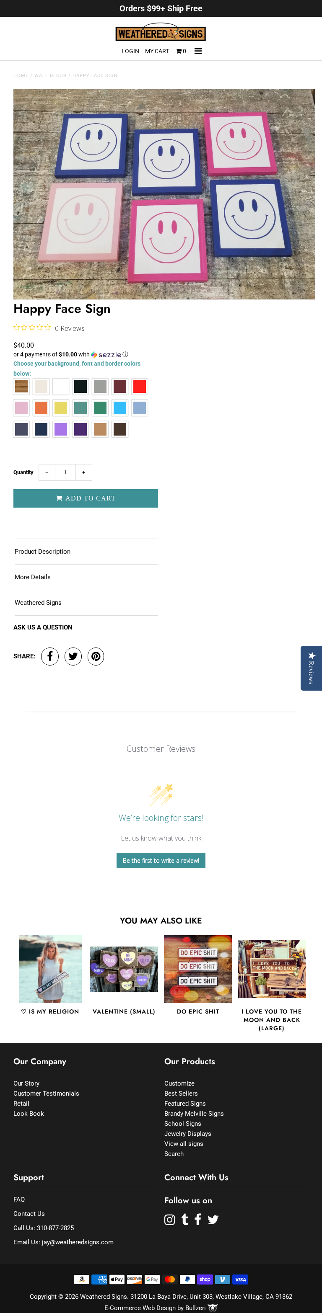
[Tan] (100, 435)
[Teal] (120, 414)
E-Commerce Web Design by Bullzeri (156, 1308)
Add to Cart (90, 498)
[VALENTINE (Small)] (124, 969)
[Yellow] (61, 414)
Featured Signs (185, 1103)
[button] (85, 355)
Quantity (23, 472)
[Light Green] (80, 414)
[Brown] (120, 435)
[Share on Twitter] (73, 656)
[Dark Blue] (41, 435)
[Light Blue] (140, 414)
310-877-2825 (55, 1228)
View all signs (183, 1144)
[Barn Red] (120, 393)
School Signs (182, 1123)
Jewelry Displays (187, 1134)
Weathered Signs (38, 602)
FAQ (19, 1199)
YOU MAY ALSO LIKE (161, 921)
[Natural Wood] (21, 393)
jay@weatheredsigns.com (78, 1242)
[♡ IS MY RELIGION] (50, 969)
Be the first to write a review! (161, 860)
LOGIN (130, 51)
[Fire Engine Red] (140, 393)
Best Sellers (181, 1093)
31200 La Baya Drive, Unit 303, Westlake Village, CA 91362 (211, 1296)
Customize (179, 1083)
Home (21, 75)
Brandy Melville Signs (194, 1113)
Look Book (28, 1113)
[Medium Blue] (21, 435)
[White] (61, 393)
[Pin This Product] (96, 656)
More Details (33, 577)
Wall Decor (50, 75)
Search (174, 1154)
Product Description (42, 551)
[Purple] (80, 435)
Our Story (26, 1083)
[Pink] (21, 414)
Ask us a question (43, 627)
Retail (21, 1103)
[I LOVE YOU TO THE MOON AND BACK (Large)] (272, 969)
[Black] (80, 393)
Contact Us (29, 1214)
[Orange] (41, 414)
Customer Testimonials (46, 1093)
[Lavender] (61, 435)
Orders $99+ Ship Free (161, 8)
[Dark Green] (100, 414)
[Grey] (100, 393)
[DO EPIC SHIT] (198, 969)
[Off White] (41, 393)
